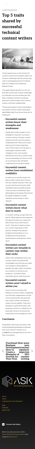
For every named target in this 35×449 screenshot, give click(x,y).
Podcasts (5, 407)
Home (4, 396)
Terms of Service (7, 434)
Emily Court (13, 437)
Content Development (9, 10)
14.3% (26, 81)
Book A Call (6, 410)
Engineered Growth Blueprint (12, 401)
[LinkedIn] (3, 424)
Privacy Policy (19, 434)
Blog (3, 405)
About (4, 399)
